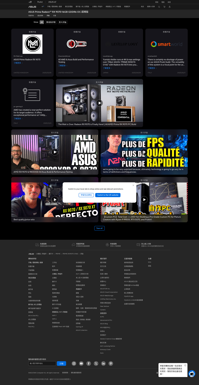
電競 (29, 297)
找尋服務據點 (128, 266)
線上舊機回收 (128, 293)
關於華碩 (103, 262)
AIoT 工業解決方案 (82, 274)
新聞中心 (103, 281)
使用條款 (65, 373)
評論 (48, 16)
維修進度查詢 (128, 262)
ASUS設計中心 (105, 327)
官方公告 (103, 266)
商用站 (102, 331)
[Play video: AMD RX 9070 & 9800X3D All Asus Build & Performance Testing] (54, 152)
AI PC (102, 317)
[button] (162, 2)
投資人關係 (104, 274)
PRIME (58, 254)
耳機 (77, 301)
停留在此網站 (86, 195)
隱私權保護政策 (76, 373)
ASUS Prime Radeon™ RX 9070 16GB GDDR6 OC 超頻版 (58, 12)
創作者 (30, 289)
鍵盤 (77, 293)
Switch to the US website (107, 195)
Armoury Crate (105, 350)
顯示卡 (54, 282)
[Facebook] (88, 363)
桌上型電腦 (32, 319)
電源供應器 (56, 293)
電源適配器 (79, 316)
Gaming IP (79, 327)
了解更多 (17, 63)
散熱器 (54, 289)
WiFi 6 (54, 319)
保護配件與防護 (81, 312)
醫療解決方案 (32, 274)
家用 (29, 282)
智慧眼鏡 (55, 270)
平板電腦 (31, 270)
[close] (133, 185)
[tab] (42, 22)
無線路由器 (56, 323)
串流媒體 (79, 304)
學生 (29, 293)
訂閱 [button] (61, 364)
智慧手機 (31, 266)
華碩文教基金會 (105, 303)
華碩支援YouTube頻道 (131, 285)
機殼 (53, 285)
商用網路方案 (80, 262)
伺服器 (78, 281)
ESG (149, 262)
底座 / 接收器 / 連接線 (83, 319)
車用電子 (103, 335)
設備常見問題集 (129, 304)
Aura (101, 353)
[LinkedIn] (103, 363)
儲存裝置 (55, 301)
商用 (29, 285)
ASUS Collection (81, 330)
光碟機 (54, 297)
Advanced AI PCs (106, 320)
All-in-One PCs (33, 316)
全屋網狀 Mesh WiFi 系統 (60, 327)
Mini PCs (31, 327)
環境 (156, 2)
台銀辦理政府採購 (34, 301)
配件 (53, 266)
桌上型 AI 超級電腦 (82, 278)
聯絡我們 (127, 278)
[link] (32, 7)
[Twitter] (96, 363)
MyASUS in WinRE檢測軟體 (133, 300)
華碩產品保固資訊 (130, 274)
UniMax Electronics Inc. (108, 299)
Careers (103, 310)
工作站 (54, 262)
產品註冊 (127, 270)
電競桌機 (31, 323)
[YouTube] (81, 363)
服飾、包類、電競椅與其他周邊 (86, 308)
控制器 (78, 323)
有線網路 (79, 266)
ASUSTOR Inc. (105, 289)
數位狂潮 (103, 343)
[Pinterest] (110, 363)
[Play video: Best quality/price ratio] (54, 199)
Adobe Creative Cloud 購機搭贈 (111, 339)
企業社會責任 (104, 278)
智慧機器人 (79, 270)
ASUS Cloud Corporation (109, 292)
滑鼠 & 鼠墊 (79, 297)
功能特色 (31, 16)
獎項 (101, 270)
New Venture (104, 306)
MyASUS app (128, 296)
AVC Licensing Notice (107, 346)
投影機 (30, 312)
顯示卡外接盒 (56, 304)
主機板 (54, 278)
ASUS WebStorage (106, 296)
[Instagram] (74, 363)
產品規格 (40, 16)
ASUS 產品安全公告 (131, 281)
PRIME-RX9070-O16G (70, 254)
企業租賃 (127, 289)
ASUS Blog (104, 324)
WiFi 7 (54, 315)
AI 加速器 (55, 308)
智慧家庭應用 (80, 285)
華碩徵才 (103, 285)
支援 (54, 16)
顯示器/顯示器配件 (34, 308)
